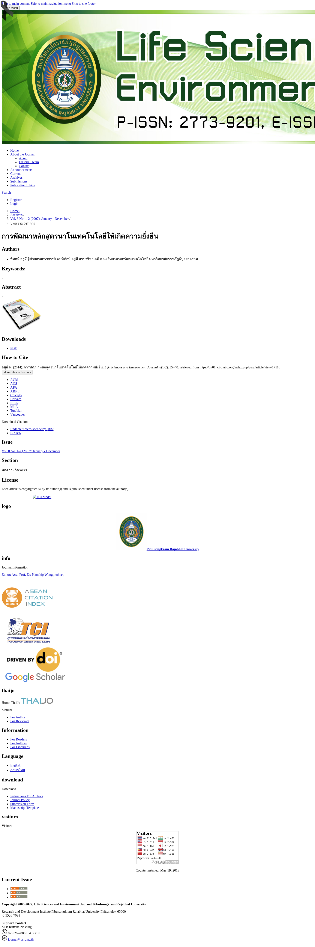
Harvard (15, 399)
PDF (13, 348)
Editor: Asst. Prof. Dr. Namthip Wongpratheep (33, 574)
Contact (24, 166)
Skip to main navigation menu (50, 3)
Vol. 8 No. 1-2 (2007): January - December (39, 218)
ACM (14, 380)
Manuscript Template (24, 808)
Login (14, 203)
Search (6, 192)
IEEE (14, 403)
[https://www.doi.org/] (34, 670)
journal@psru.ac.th (21, 939)
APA (13, 387)
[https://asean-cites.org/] (27, 606)
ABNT (15, 391)
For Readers (18, 739)
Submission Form (22, 804)
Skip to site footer (84, 3)
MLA (14, 407)
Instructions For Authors (26, 796)
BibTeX (15, 433)
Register (15, 200)
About (23, 158)
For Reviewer (19, 721)
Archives (16, 177)
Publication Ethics (22, 185)
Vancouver (17, 414)
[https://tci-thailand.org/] (28, 645)
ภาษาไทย (17, 770)
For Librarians (20, 747)
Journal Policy (20, 800)
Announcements (21, 170)
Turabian (16, 410)
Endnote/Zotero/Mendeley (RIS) (32, 429)
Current (15, 173)
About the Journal (22, 154)
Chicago (16, 395)
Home (14, 150)
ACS (13, 383)
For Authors (18, 743)
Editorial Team (29, 162)
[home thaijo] (37, 702)
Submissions (18, 181)
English (15, 765)
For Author (17, 717)
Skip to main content (16, 3)
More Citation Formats (17, 372)
